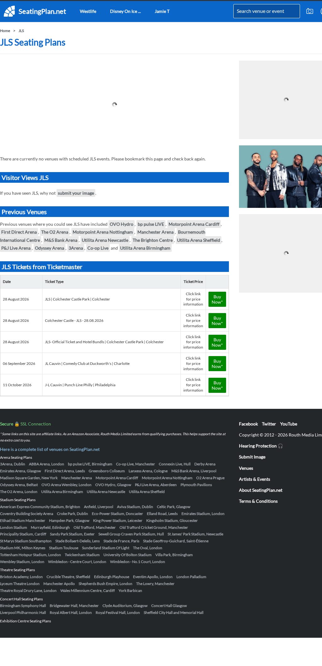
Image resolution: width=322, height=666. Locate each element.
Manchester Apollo (59, 583)
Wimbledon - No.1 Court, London (137, 561)
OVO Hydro (121, 224)
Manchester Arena (155, 232)
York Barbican (130, 590)
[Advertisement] (114, 105)
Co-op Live (97, 248)
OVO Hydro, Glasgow (113, 484)
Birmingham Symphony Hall (23, 605)
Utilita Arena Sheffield (198, 240)
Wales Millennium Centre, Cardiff (87, 590)
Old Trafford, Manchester (95, 527)
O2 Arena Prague (210, 477)
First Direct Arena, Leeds (65, 470)
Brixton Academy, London (21, 576)
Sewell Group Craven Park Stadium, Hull (131, 534)
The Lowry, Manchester (155, 583)
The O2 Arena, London (18, 491)
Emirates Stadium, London (203, 513)
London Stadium (13, 527)
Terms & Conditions (258, 501)
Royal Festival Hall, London (118, 612)
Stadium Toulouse (63, 547)
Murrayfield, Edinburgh (50, 527)
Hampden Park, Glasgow (69, 520)
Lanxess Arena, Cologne (148, 470)
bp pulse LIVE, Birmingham (90, 464)
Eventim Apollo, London (153, 576)
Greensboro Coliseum (107, 470)
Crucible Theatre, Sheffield (68, 576)
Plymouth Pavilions (196, 484)
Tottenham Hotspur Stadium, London (30, 554)
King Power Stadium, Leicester (117, 520)
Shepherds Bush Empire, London (105, 583)
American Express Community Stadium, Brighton (40, 506)
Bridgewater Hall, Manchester (74, 605)
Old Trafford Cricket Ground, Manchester (153, 527)
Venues (246, 468)
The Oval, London (147, 547)
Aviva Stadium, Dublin (135, 506)
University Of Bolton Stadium (127, 554)
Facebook (248, 423)
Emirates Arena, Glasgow (20, 470)
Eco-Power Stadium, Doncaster (117, 513)
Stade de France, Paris (121, 541)
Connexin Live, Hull (175, 464)
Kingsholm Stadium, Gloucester (172, 520)
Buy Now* (217, 299)
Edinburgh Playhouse (111, 576)
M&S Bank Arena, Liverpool (193, 470)
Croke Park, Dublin (72, 513)
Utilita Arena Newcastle (105, 240)
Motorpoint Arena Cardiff (194, 224)
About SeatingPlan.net (260, 490)
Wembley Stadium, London (22, 561)
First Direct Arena (19, 232)
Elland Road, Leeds (162, 513)
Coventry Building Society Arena (26, 513)
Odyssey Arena (49, 248)
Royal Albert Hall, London (71, 612)
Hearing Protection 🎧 (261, 445)
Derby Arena (204, 464)
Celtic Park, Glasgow (173, 506)
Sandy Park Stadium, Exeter (72, 534)
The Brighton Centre (153, 240)
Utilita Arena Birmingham (145, 248)
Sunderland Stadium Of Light (105, 547)
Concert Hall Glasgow (169, 605)
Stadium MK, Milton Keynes (22, 547)
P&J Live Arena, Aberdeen (156, 484)
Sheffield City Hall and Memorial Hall (173, 612)
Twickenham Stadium (82, 554)
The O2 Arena (54, 232)
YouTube (288, 423)
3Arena (76, 248)
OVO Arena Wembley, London (67, 484)
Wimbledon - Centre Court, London (77, 561)
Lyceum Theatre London (20, 583)
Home (5, 30)
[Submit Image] (310, 11)
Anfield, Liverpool (98, 506)
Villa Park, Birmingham (174, 554)
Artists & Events (254, 479)
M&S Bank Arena (60, 240)
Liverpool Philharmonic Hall (23, 612)
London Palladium (191, 576)
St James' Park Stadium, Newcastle (195, 534)
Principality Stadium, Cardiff (23, 534)
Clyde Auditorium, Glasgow (125, 605)
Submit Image (252, 456)
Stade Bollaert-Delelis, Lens (77, 541)
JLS (21, 30)
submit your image (76, 193)
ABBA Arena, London (46, 464)
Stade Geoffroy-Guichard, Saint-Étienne (175, 541)
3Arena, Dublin (12, 464)
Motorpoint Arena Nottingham (103, 232)
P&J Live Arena (16, 248)
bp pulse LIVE (151, 224)
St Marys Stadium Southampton (26, 541)
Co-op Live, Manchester (135, 464)
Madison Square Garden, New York (29, 477)
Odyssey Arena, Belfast (19, 484)
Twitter (269, 423)
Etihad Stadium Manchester (22, 520)
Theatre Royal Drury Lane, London (28, 590)
